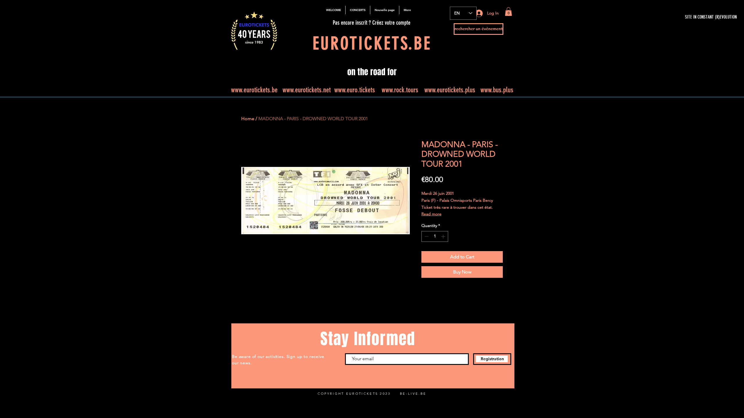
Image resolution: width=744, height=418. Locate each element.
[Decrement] (426, 236)
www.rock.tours (400, 90)
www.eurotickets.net (306, 90)
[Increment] (443, 236)
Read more (431, 214)
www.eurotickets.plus (449, 90)
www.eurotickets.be (254, 90)
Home (247, 118)
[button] (508, 11)
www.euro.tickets (354, 90)
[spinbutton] (435, 236)
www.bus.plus (496, 90)
